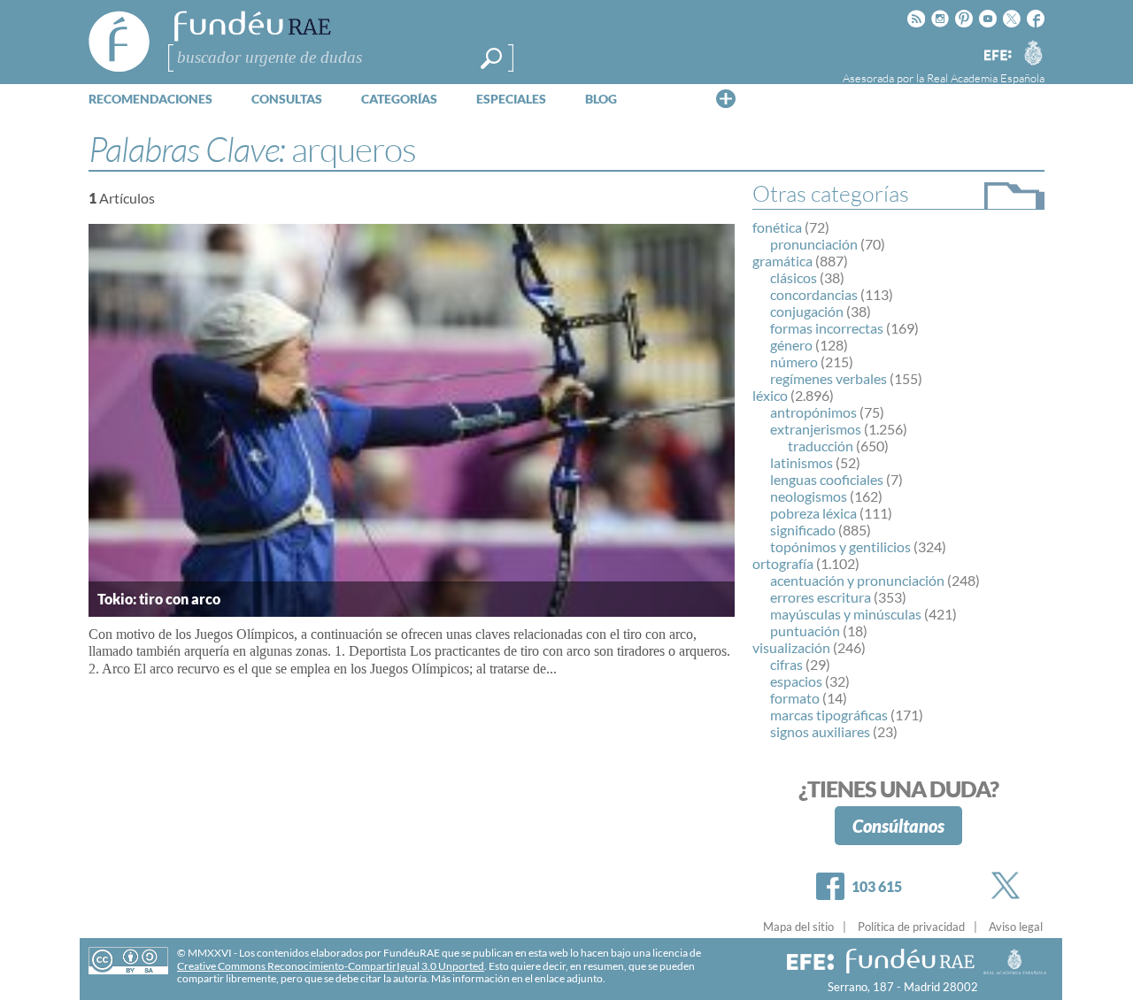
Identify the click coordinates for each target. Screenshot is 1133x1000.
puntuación (805, 630)
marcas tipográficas (829, 714)
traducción (820, 445)
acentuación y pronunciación (857, 580)
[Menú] (726, 98)
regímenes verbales (828, 378)
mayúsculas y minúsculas (845, 613)
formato (795, 697)
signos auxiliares (820, 731)
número (794, 361)
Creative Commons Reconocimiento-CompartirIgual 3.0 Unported (330, 966)
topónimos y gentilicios (840, 546)
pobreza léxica (813, 512)
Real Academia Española (985, 78)
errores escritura (820, 596)
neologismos (808, 496)
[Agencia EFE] (997, 56)
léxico (770, 395)
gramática (782, 260)
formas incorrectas (826, 327)
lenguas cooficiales (826, 479)
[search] (491, 58)
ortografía (782, 563)
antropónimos (813, 412)
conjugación (807, 311)
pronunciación (814, 243)
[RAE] (1032, 52)
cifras (786, 664)
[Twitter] (1009, 885)
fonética (777, 227)
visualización (791, 647)
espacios (796, 681)
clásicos (793, 277)
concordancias (814, 294)
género (791, 344)
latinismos (801, 462)
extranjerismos (815, 428)
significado (803, 529)
